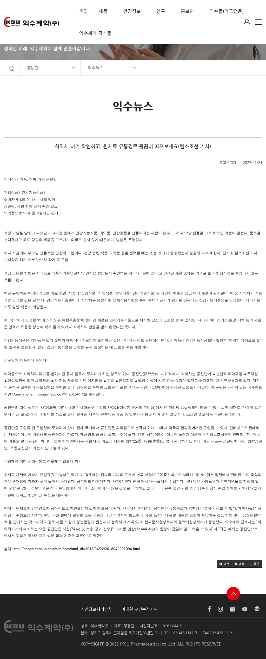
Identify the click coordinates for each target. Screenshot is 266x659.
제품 (103, 11)
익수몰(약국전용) (227, 11)
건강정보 (132, 11)
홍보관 (187, 11)
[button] (224, 564)
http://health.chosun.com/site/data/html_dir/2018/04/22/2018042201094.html (77, 549)
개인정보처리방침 (96, 609)
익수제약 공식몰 (95, 33)
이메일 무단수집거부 (140, 609)
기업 (83, 11)
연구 (160, 11)
